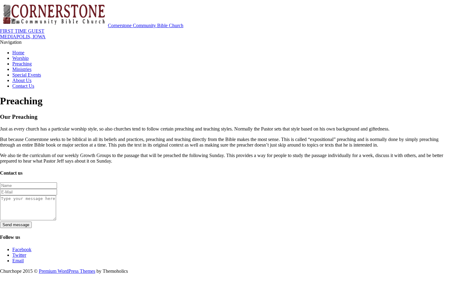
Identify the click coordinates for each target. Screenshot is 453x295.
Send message (15, 224)
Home (18, 52)
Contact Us (23, 86)
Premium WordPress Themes (67, 271)
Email (18, 260)
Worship (20, 58)
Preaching (22, 63)
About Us (21, 80)
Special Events (26, 74)
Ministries (21, 69)
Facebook (21, 249)
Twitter (19, 255)
